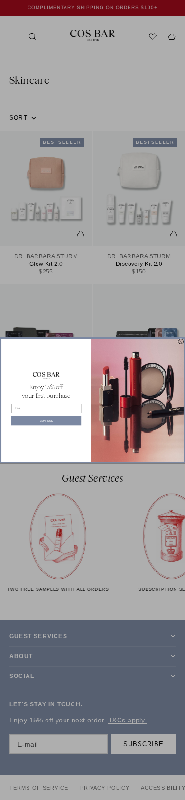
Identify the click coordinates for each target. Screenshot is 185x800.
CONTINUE (46, 420)
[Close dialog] (181, 341)
